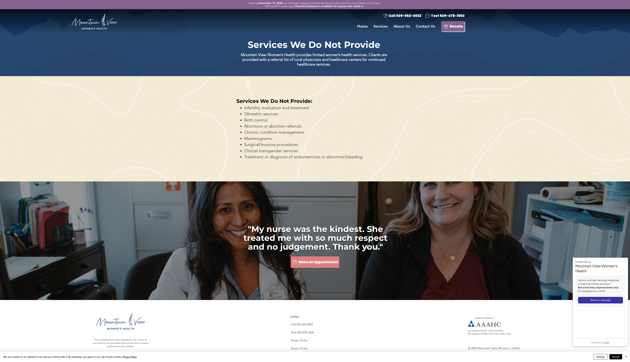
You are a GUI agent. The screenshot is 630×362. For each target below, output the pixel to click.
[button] (402, 26)
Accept (615, 356)
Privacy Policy (130, 356)
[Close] (626, 356)
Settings (600, 356)
